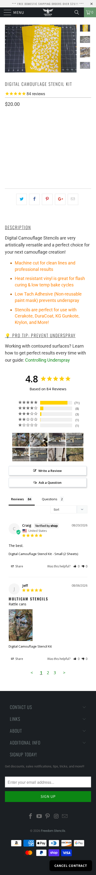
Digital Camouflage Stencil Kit (30, 554)
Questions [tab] (49, 499)
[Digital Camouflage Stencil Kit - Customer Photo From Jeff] (21, 440)
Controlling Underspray (47, 360)
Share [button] (19, 566)
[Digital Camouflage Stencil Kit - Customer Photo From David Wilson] (74, 454)
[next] (72, 52)
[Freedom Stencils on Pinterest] (47, 816)
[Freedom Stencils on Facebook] (30, 816)
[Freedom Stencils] (48, 12)
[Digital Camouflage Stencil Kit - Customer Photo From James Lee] (56, 454)
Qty (8, 154)
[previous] (10, 52)
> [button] (64, 672)
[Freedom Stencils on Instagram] (56, 816)
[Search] (78, 12)
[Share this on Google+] (60, 199)
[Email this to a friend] (73, 199)
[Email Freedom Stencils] (65, 816)
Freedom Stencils (53, 831)
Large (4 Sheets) (56, 140)
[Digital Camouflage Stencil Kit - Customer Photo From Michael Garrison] (39, 440)
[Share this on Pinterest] (47, 199)
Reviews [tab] (17, 499)
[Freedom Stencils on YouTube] (39, 816)
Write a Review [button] (50, 470)
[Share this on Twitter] (21, 199)
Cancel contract (70, 865)
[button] (76, 566)
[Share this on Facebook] (34, 199)
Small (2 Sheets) (21, 140)
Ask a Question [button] (50, 482)
